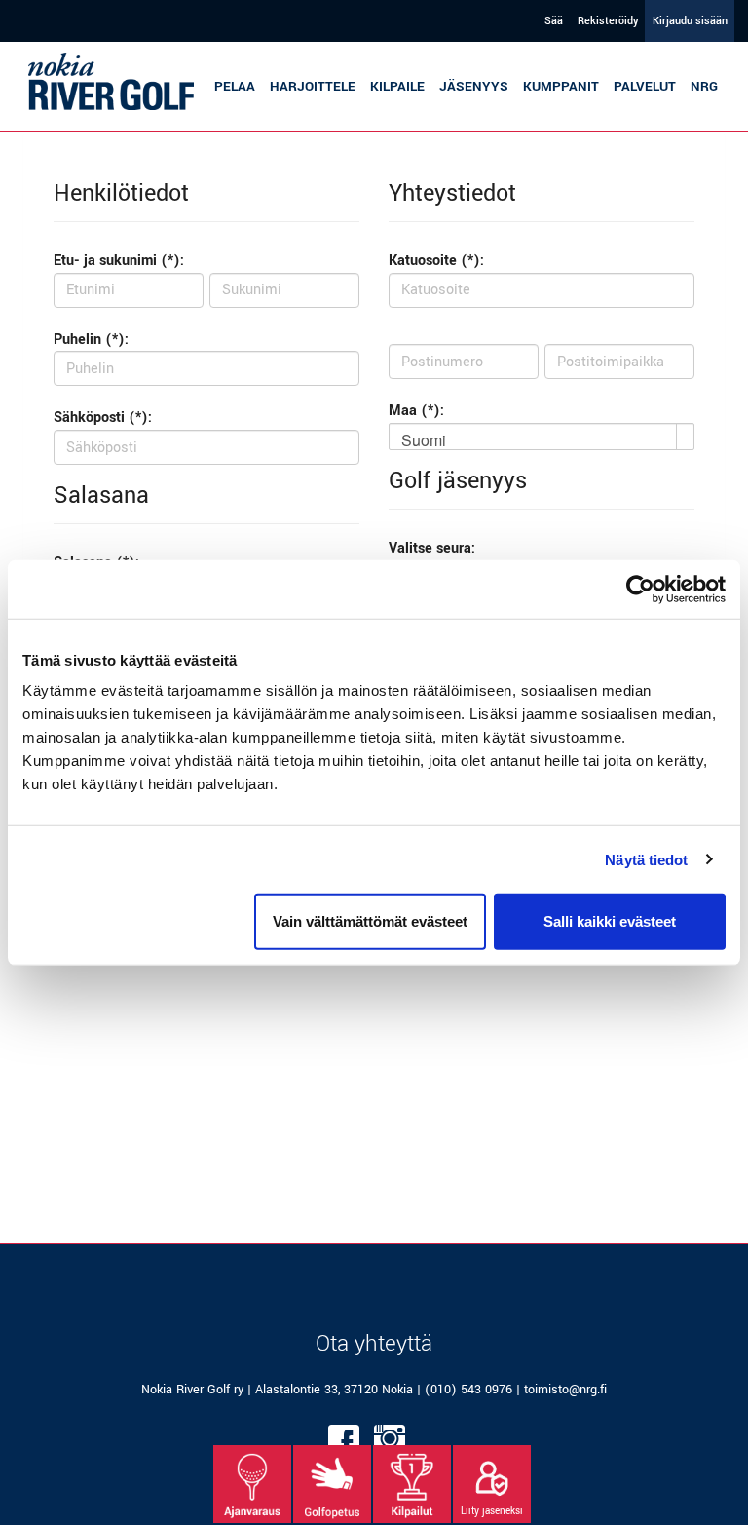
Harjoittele (312, 86)
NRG (704, 86)
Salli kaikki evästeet (609, 921)
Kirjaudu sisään (690, 21)
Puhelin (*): (91, 339)
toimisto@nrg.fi (565, 1389)
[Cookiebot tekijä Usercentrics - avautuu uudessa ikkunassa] (640, 588)
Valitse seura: (432, 548)
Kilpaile (397, 86)
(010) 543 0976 (468, 1389)
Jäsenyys (473, 86)
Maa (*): (416, 410)
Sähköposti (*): (103, 417)
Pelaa (234, 86)
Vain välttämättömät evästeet (370, 921)
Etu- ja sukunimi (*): (119, 260)
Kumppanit (561, 86)
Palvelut (645, 86)
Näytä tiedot (646, 859)
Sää (553, 21)
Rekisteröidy (608, 21)
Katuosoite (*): (436, 260)
